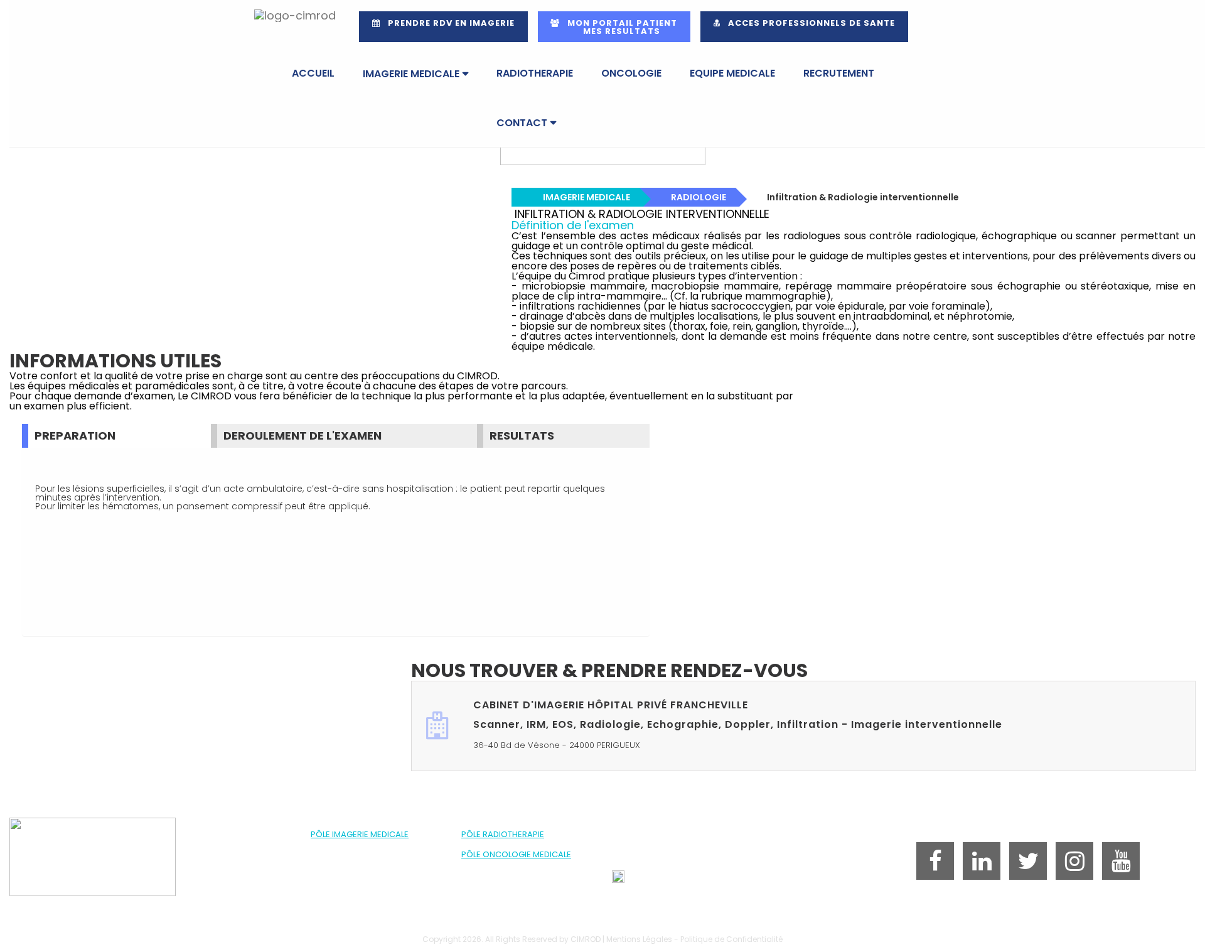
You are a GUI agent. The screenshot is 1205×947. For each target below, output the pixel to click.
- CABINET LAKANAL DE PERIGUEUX (371, 864)
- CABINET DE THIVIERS (352, 894)
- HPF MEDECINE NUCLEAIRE (359, 854)
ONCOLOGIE (631, 73)
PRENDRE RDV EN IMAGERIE (447, 23)
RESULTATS (522, 435)
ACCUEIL (313, 73)
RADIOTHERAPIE (534, 73)
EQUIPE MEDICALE (732, 73)
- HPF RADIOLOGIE (343, 844)
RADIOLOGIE (698, 197)
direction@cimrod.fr (680, 879)
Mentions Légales (639, 939)
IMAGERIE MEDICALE (411, 74)
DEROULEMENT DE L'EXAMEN (302, 435)
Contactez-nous (881, 794)
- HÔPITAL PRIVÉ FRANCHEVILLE (515, 844)
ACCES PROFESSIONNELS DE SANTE (807, 23)
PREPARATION (75, 435)
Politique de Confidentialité (731, 939)
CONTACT (521, 123)
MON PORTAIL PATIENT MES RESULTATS (613, 27)
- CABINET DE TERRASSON (358, 884)
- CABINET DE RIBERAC (352, 874)
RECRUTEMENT (838, 73)
